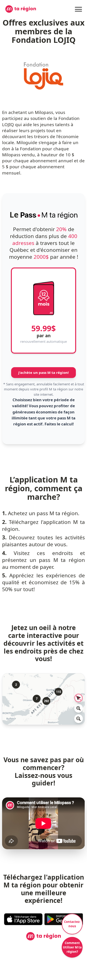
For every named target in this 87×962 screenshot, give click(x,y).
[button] (13, 682)
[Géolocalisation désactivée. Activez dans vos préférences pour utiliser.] (78, 698)
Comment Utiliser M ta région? (72, 947)
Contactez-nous (72, 924)
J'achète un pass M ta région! (43, 372)
